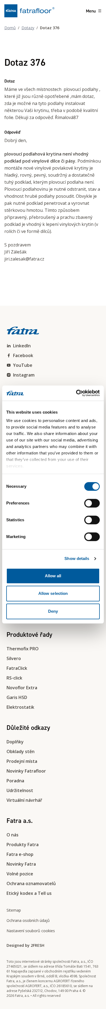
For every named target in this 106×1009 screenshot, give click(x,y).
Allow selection (53, 593)
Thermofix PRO (23, 649)
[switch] (92, 503)
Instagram (24, 375)
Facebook (23, 355)
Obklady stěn (21, 751)
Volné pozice (20, 874)
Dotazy (27, 27)
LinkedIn (22, 346)
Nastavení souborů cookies (31, 930)
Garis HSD (17, 697)
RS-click (14, 678)
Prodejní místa (22, 761)
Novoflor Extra (22, 688)
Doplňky (15, 742)
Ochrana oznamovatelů (31, 883)
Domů (10, 27)
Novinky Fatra (21, 864)
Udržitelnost (20, 790)
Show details (76, 558)
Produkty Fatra (23, 845)
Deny (53, 611)
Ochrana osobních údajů (28, 920)
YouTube (22, 365)
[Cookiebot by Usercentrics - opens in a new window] (76, 393)
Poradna (15, 781)
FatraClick (17, 668)
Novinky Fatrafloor (26, 771)
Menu (91, 11)
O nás (12, 835)
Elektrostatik (20, 707)
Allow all (53, 575)
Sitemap (14, 910)
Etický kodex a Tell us (29, 893)
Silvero (14, 658)
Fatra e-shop (20, 854)
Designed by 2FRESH (25, 945)
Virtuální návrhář (24, 800)
